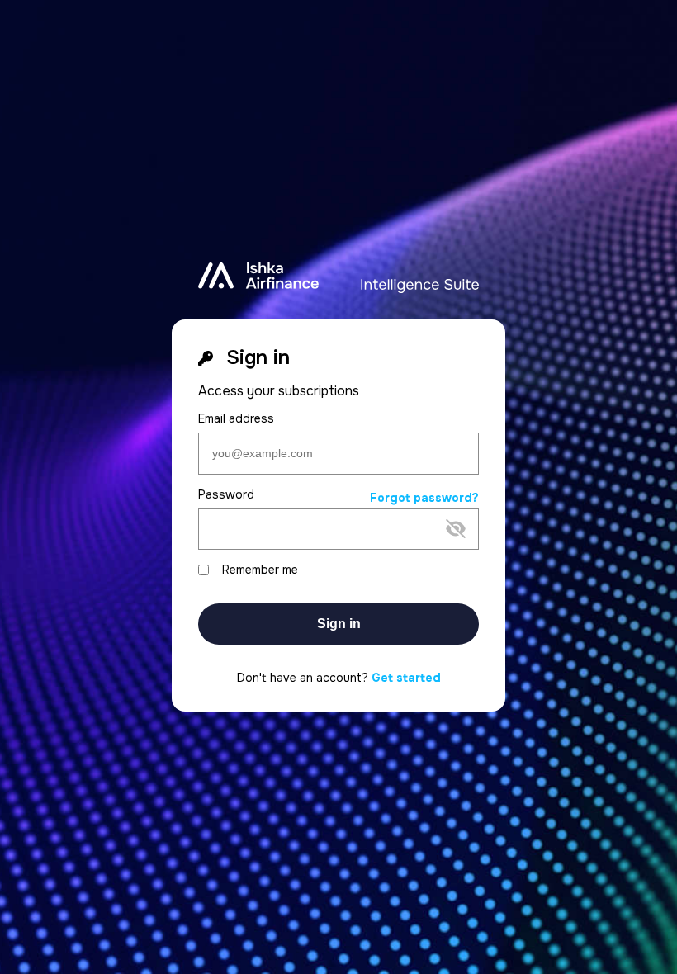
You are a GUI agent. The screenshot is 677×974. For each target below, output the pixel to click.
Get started (406, 677)
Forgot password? (424, 498)
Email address (236, 419)
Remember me (260, 570)
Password (226, 495)
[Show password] (325, 555)
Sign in (339, 624)
